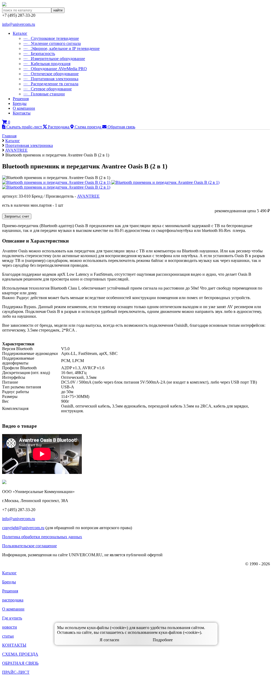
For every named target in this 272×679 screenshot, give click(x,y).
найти (57, 10)
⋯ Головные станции (44, 94)
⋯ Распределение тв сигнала (50, 84)
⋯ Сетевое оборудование (47, 89)
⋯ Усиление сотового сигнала (52, 43)
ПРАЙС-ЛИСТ (15, 672)
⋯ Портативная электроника (50, 79)
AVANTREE (88, 196)
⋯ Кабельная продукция (46, 63)
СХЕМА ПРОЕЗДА (20, 654)
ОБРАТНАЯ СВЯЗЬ (20, 663)
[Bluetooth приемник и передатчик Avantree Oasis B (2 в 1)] (165, 182)
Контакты (22, 113)
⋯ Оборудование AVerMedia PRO (55, 68)
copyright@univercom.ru (23, 527)
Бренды (20, 103)
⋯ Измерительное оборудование (54, 58)
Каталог (20, 33)
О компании (24, 108)
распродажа (12, 600)
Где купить (12, 618)
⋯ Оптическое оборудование (51, 73)
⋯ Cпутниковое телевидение (51, 38)
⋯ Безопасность (39, 53)
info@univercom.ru (18, 24)
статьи (8, 636)
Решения (21, 98)
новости (9, 627)
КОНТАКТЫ (14, 645)
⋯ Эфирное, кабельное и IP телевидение (61, 48)
